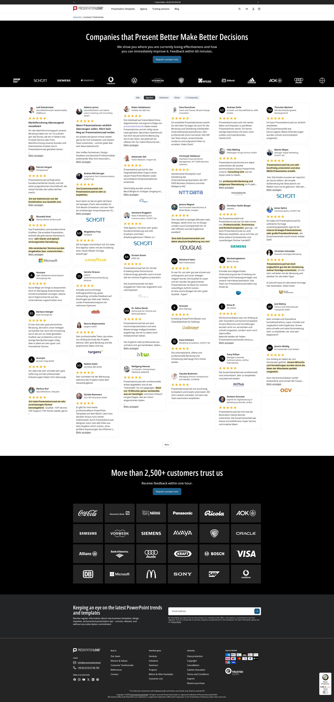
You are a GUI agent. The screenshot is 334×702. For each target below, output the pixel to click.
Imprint (191, 678)
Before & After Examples (161, 674)
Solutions (153, 660)
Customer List (156, 678)
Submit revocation (196, 669)
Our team (115, 656)
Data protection (195, 656)
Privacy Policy (176, 622)
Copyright (192, 660)
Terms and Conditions (198, 674)
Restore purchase (196, 683)
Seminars (153, 665)
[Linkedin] (93, 679)
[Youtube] (83, 679)
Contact (114, 674)
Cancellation (193, 665)
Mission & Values (119, 660)
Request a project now (167, 59)
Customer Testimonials (122, 665)
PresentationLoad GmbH (139, 695)
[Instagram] (79, 679)
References (116, 669)
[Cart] (259, 9)
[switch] (325, 692)
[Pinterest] (97, 679)
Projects (153, 669)
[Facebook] (74, 679)
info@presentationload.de (91, 662)
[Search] (239, 9)
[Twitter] (88, 679)
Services (153, 656)
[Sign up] (257, 611)
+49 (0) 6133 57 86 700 (88, 667)
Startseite (77, 17)
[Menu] (329, 674)
